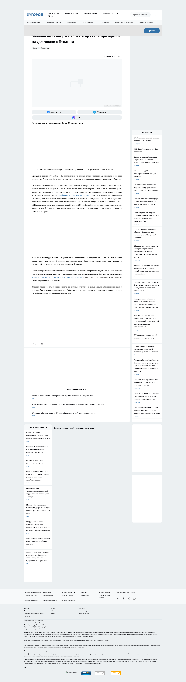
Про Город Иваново (104, 592)
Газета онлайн (90, 13)
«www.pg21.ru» (39, 620)
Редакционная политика (31, 611)
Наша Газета (83, 592)
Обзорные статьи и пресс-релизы (34, 613)
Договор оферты (84, 611)
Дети (35, 48)
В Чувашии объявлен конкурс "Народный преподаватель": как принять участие (63, 414)
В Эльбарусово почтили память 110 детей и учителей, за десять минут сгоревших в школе (68, 405)
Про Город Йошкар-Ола (68, 592)
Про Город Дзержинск (30, 600)
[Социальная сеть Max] (77, 117)
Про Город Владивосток (50, 600)
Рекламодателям (110, 13)
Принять (152, 31)
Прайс (53, 613)
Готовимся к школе (53, 22)
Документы (71, 22)
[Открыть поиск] (156, 14)
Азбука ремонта (33, 22)
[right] (159, 22)
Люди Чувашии (71, 13)
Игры (50, 16)
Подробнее (81, 647)
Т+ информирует (88, 22)
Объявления (55, 611)
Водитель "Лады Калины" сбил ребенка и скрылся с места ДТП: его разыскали (63, 397)
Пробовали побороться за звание (73, 195)
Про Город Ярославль (30, 595)
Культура (45, 48)
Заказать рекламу (146, 22)
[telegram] (42, 343)
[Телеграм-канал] (99, 112)
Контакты (81, 608)
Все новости (53, 13)
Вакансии (105, 22)
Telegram (26, 608)
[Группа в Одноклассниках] (123, 598)
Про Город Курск (48, 595)
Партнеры (27, 616)
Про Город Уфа (84, 595)
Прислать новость (140, 14)
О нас (53, 608)
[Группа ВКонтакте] (54, 112)
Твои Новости (47, 592)
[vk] (35, 343)
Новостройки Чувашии (124, 22)
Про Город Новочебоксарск (32, 592)
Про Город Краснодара (68, 600)
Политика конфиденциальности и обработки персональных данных (44, 651)
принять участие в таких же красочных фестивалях (57, 277)
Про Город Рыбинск (67, 595)
